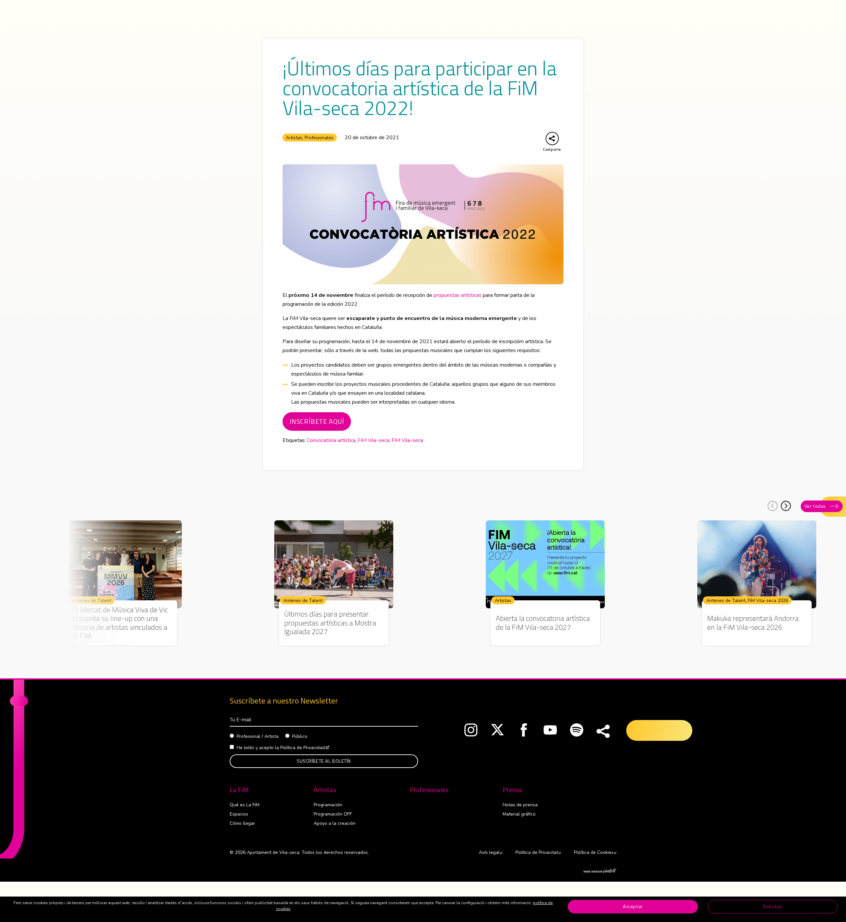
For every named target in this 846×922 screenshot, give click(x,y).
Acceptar (633, 906)
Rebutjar (773, 906)
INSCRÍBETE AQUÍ (316, 421)
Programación (328, 805)
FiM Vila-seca (373, 440)
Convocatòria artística (331, 440)
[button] (786, 506)
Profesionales (319, 138)
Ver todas (815, 506)
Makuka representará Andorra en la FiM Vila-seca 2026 (753, 622)
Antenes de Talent (91, 600)
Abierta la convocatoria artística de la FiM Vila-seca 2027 (543, 622)
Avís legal (490, 852)
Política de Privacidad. (304, 747)
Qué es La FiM (244, 805)
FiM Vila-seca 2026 (768, 600)
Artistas (294, 138)
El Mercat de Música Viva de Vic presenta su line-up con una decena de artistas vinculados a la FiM (120, 622)
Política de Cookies (595, 852)
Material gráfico (519, 814)
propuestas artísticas (457, 295)
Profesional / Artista (258, 736)
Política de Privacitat (538, 852)
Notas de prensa (520, 805)
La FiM (239, 789)
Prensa (512, 789)
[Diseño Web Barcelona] (599, 870)
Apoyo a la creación (335, 823)
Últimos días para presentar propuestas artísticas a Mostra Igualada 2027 (330, 623)
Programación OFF (333, 814)
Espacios (239, 814)
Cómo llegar (242, 823)
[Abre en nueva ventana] (471, 731)
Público (299, 736)
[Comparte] (603, 732)
